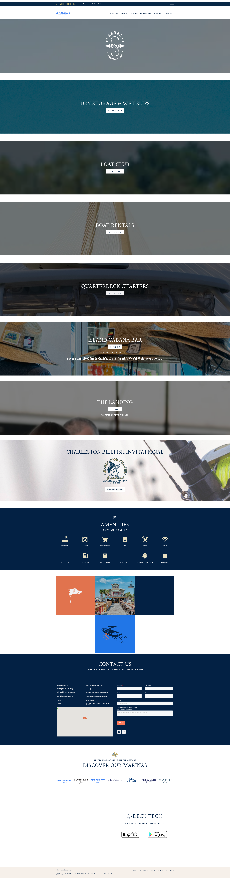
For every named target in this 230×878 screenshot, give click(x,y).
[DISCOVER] (64, 781)
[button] (84, 719)
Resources (157, 13)
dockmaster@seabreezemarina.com (97, 692)
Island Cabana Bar (145, 13)
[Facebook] (119, 732)
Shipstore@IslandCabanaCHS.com (96, 696)
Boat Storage (114, 13)
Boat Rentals (134, 13)
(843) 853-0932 (90, 700)
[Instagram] (124, 732)
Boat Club (124, 13)
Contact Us (168, 13)
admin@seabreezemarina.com (95, 689)
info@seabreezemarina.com (94, 685)
